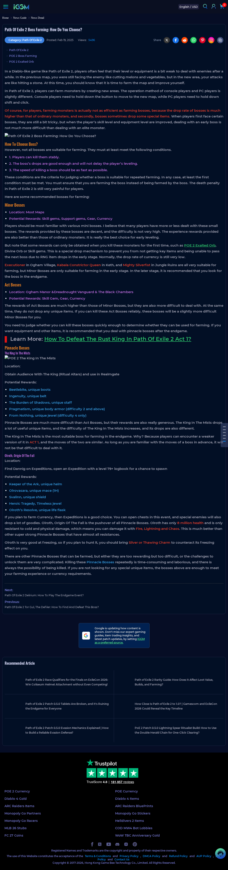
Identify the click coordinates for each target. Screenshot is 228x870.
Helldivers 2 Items (129, 821)
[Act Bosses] (224, 432)
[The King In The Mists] (224, 438)
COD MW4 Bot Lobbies (133, 828)
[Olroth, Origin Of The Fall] (224, 441)
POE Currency (126, 791)
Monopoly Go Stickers (132, 813)
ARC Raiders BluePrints (134, 806)
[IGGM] (21, 7)
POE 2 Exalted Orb (21, 61)
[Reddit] (184, 40)
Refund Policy (178, 856)
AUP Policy (203, 856)
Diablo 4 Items (127, 799)
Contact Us (121, 859)
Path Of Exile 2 (18, 50)
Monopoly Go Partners (22, 813)
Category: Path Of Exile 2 (25, 40)
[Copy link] (220, 40)
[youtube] (108, 844)
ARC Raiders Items (19, 806)
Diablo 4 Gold (15, 799)
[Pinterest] (202, 40)
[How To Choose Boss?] (224, 426)
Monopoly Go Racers (21, 821)
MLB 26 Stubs (15, 828)
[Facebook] (176, 40)
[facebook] (92, 844)
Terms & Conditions (98, 856)
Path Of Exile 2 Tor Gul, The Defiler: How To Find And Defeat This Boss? (52, 607)
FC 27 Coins (13, 835)
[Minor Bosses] (224, 429)
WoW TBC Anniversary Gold (137, 835)
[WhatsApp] (193, 40)
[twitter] (100, 844)
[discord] (117, 844)
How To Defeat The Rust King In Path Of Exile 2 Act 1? (117, 339)
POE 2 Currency (17, 791)
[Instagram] (211, 40)
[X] (167, 40)
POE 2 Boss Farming (23, 56)
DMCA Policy (151, 856)
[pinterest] (135, 844)
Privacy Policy (129, 856)
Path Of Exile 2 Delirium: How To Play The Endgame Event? (44, 595)
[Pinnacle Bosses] (224, 435)
